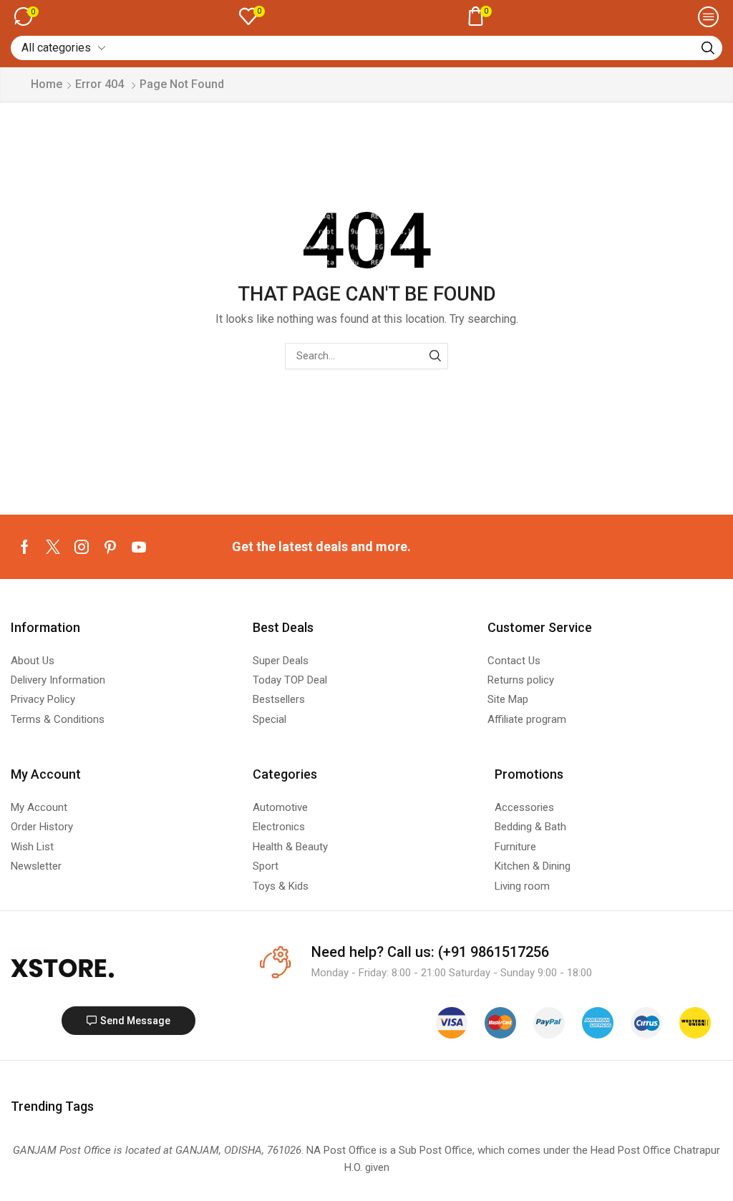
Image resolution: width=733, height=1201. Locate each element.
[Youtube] (139, 547)
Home (46, 84)
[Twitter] (53, 547)
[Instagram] (81, 547)
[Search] (708, 48)
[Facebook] (24, 547)
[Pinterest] (110, 547)
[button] (26, 17)
